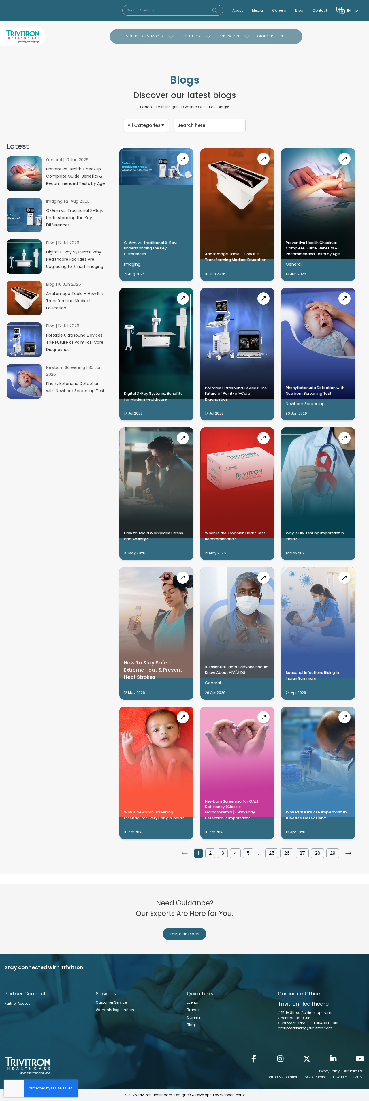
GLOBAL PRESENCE (272, 36)
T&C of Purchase (316, 1076)
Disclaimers (352, 1071)
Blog (299, 10)
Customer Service (111, 1002)
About (237, 10)
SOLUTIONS (190, 36)
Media (257, 10)
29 (332, 853)
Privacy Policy (328, 1071)
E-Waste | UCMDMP (348, 1076)
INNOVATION (229, 36)
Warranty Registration (115, 1009)
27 (302, 853)
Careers (279, 10)
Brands (193, 1009)
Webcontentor (232, 1094)
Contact (319, 10)
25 (271, 853)
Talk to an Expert (184, 933)
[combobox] (353, 10)
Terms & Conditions (283, 1076)
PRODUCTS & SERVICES (144, 36)
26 (287, 853)
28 (317, 853)
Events (192, 1002)
